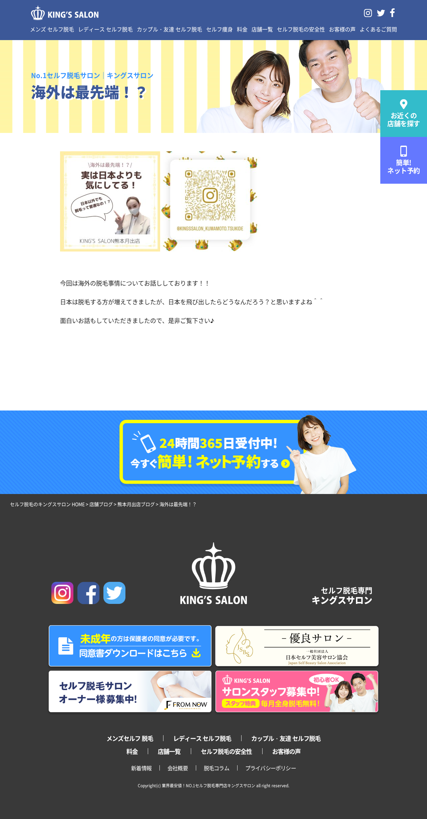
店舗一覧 (262, 29)
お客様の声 (342, 29)
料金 (242, 29)
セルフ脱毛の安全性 (301, 29)
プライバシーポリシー (270, 768)
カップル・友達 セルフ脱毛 (169, 29)
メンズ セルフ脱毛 (52, 29)
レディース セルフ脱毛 (105, 29)
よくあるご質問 (378, 29)
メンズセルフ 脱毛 (129, 738)
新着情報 (141, 768)
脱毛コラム (216, 768)
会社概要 (177, 768)
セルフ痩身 (219, 29)
